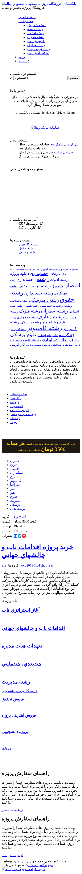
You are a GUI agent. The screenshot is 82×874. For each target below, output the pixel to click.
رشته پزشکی (30, 322)
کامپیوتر (15, 480)
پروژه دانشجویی (15, 731)
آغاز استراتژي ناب (21, 610)
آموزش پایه (42, 269)
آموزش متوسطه (56, 269)
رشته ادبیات (59, 280)
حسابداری (39, 273)
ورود (22, 57)
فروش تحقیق (13, 699)
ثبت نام (24, 61)
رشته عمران (35, 37)
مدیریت (15, 500)
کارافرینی (17, 344)
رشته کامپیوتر (36, 25)
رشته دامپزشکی (38, 53)
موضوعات (26, 21)
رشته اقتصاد (35, 33)
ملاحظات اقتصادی (30, 340)
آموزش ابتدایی (72, 269)
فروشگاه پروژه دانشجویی (19, 691)
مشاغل (74, 340)
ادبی (12, 269)
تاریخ (13, 465)
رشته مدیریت (16, 682)
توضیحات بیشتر (12, 810)
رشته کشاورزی (18, 329)
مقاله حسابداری (55, 339)
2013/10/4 (33, 565)
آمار (13, 488)
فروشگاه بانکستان (40, 865)
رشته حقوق (35, 29)
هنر (12, 492)
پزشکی (15, 504)
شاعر (55, 335)
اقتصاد (14, 469)
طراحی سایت (63, 152)
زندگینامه (66, 335)
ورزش (29, 344)
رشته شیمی (31, 305)
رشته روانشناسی (19, 301)
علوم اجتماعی (45, 335)
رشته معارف (36, 45)
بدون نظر (46, 565)
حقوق (14, 496)
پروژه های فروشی (23, 414)
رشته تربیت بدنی (38, 49)
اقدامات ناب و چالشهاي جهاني (33, 628)
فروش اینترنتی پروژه (19, 715)
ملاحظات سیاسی (42, 345)
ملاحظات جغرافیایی (61, 344)
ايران (64, 274)
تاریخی (55, 273)
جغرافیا (15, 484)
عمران (14, 461)
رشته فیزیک (29, 311)
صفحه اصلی (27, 17)
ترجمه (14, 402)
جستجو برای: (19, 77)
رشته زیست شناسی (56, 305)
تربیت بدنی (17, 508)
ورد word (16, 406)
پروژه (6, 748)
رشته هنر (50, 322)
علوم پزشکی (36, 41)
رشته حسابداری (38, 293)
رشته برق (58, 286)
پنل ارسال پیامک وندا (64, 144)
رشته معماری (26, 317)
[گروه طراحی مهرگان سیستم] (23, 869)
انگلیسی (15, 398)
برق (12, 476)
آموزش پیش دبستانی (26, 269)
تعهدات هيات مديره (22, 645)
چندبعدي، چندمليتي (22, 664)
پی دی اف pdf (19, 410)
